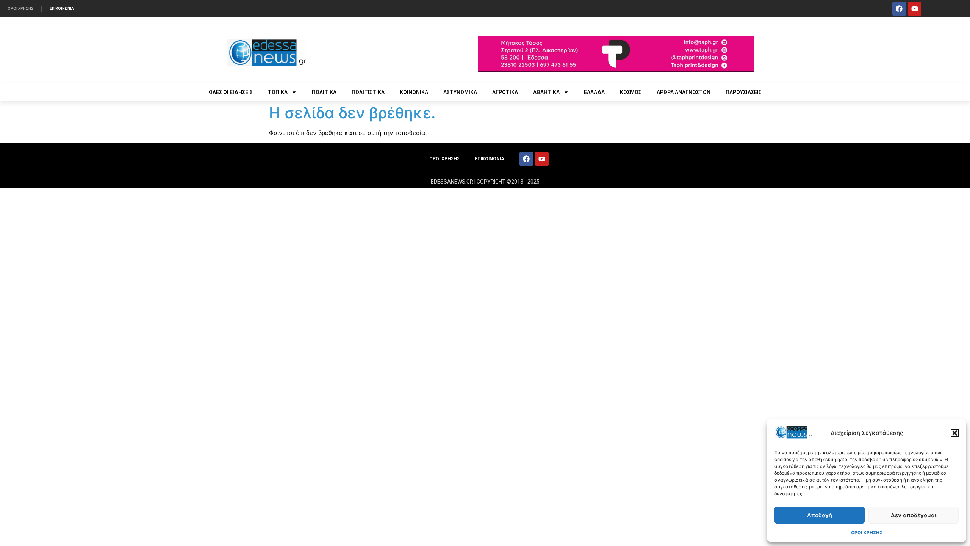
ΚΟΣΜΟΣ (630, 92)
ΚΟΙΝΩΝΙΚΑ (414, 92)
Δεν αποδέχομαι (913, 515)
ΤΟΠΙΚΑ (278, 92)
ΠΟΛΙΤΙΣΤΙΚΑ (368, 92)
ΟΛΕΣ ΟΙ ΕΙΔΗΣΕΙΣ (231, 92)
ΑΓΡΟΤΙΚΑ (505, 92)
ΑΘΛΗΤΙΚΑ (546, 92)
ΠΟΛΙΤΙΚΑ (324, 92)
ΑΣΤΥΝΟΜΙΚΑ (460, 92)
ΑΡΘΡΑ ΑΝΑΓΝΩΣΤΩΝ (683, 92)
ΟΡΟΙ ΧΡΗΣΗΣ (866, 532)
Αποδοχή (819, 515)
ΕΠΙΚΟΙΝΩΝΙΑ (62, 8)
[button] (955, 433)
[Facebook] (899, 9)
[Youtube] (915, 9)
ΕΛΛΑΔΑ (594, 92)
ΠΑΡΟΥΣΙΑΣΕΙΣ (744, 92)
